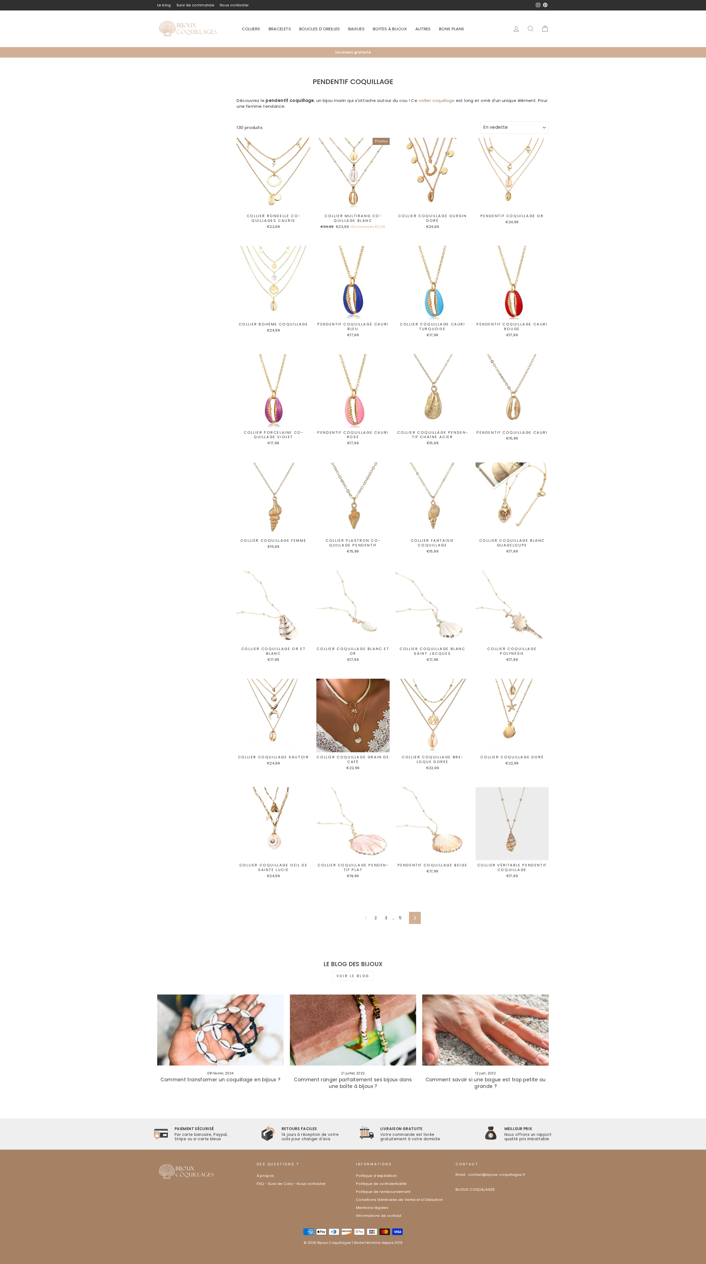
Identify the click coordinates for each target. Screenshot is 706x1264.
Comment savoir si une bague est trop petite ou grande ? (486, 1083)
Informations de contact (379, 1215)
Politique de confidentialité (381, 1183)
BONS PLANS (451, 29)
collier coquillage (437, 100)
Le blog (164, 5)
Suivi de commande (195, 5)
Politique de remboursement (383, 1191)
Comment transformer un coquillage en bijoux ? (220, 1079)
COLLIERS (251, 29)
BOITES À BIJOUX (390, 29)
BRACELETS (280, 29)
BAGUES (356, 29)
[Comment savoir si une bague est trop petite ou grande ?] (485, 1030)
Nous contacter (234, 5)
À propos (265, 1175)
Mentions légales (372, 1207)
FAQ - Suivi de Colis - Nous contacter (291, 1183)
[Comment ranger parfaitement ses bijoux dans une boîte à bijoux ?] (353, 1030)
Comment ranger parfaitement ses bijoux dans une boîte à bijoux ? (353, 1083)
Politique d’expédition (376, 1175)
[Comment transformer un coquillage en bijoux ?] (220, 1030)
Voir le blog (353, 976)
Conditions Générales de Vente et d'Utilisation (399, 1199)
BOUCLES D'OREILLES (319, 29)
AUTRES (423, 29)
